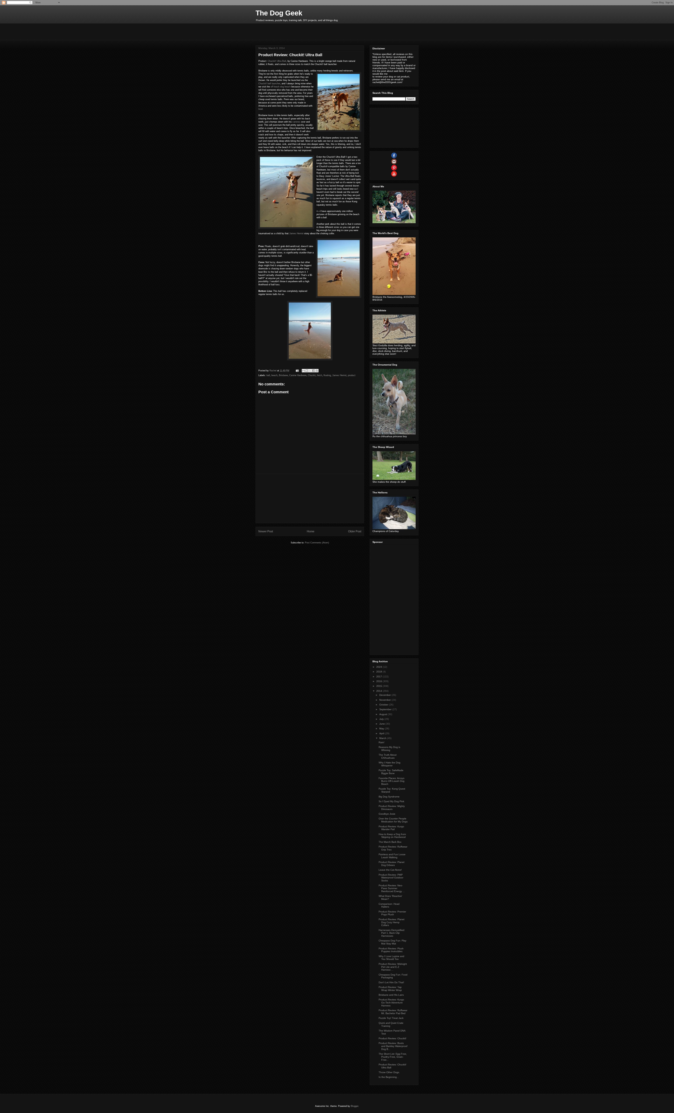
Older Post (354, 531)
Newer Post (265, 531)
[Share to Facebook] (313, 370)
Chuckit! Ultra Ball (277, 61)
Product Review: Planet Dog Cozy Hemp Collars (391, 922)
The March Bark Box (390, 842)
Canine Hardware (297, 375)
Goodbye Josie (387, 813)
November (385, 699)
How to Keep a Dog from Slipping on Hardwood (392, 836)
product (351, 375)
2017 (379, 676)
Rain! (381, 742)
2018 (379, 671)
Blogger (354, 1106)
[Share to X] (310, 370)
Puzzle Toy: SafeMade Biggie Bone (391, 772)
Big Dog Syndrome (389, 796)
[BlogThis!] (307, 370)
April (382, 733)
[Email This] (303, 370)
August (383, 714)
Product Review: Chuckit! (392, 1038)
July (381, 719)
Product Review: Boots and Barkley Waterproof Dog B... (393, 1046)
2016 (379, 681)
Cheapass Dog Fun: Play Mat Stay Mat (392, 942)
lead (260, 109)
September (385, 709)
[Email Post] (297, 370)
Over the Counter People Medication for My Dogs (393, 820)
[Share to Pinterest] (317, 370)
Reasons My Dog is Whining (389, 748)
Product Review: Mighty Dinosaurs (392, 807)
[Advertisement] (319, 31)
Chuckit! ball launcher (269, 83)
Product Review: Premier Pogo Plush (392, 913)
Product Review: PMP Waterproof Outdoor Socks (391, 877)
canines (296, 121)
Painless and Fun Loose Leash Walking (392, 856)
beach (274, 375)
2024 (379, 666)
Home (310, 531)
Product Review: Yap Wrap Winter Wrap (390, 988)
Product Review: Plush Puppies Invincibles (391, 950)
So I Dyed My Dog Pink (391, 801)
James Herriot (296, 233)
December (385, 695)
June (382, 723)
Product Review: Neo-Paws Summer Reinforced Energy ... (392, 888)
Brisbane (283, 375)
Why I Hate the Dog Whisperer (389, 764)
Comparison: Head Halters (389, 905)
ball (268, 375)
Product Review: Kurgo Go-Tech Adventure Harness (391, 1002)
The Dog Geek (279, 13)
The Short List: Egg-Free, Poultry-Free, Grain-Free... (393, 1056)
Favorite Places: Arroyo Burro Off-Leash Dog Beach (391, 781)
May (382, 728)
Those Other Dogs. (389, 1072)
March (383, 738)
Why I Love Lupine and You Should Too (391, 958)
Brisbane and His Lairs (391, 994)
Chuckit (312, 375)
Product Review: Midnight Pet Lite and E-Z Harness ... (393, 967)
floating (327, 375)
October (384, 704)
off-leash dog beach (281, 86)
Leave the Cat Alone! (390, 869)
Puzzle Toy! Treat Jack (391, 1018)
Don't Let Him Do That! (391, 982)
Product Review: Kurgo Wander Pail (391, 828)
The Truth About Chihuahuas (388, 756)
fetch (319, 375)
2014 (379, 691)
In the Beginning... (389, 1077)
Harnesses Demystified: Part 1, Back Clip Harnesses (392, 933)
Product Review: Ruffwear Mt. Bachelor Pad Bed (393, 1012)
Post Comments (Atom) (317, 542)
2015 (379, 686)
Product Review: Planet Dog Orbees (391, 863)
